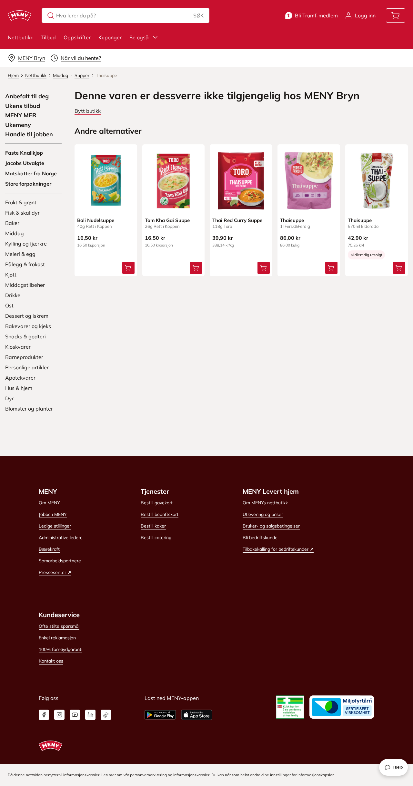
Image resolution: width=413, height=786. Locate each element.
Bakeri (13, 223)
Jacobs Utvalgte (24, 163)
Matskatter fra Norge (31, 173)
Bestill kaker (153, 526)
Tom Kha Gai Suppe (167, 220)
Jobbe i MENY (53, 514)
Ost (9, 305)
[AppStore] (196, 715)
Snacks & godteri (25, 336)
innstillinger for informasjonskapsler (302, 774)
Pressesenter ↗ (55, 572)
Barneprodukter (24, 357)
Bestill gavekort (157, 503)
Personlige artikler (27, 367)
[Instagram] (59, 715)
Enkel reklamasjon (57, 638)
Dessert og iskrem (26, 316)
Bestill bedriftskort (159, 514)
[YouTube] (75, 715)
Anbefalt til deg (27, 96)
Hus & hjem (18, 388)
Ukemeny (18, 125)
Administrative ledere (61, 537)
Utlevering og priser (263, 514)
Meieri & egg (20, 254)
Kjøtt (10, 274)
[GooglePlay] (160, 715)
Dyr (9, 398)
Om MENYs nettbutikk (265, 503)
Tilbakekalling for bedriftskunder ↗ (278, 549)
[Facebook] (44, 715)
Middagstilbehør (25, 285)
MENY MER (20, 115)
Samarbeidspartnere (60, 561)
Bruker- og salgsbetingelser (271, 526)
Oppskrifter (77, 37)
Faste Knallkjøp (24, 153)
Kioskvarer (18, 347)
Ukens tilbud (22, 106)
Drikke (12, 295)
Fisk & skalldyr (22, 212)
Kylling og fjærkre (26, 243)
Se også (139, 37)
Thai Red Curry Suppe (237, 220)
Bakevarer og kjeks (28, 326)
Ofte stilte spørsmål (59, 626)
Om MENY (49, 503)
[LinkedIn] (90, 715)
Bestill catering (156, 537)
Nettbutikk (20, 37)
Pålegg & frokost (25, 264)
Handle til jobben (29, 134)
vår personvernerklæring (145, 774)
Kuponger (110, 37)
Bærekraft (49, 549)
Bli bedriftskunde (260, 537)
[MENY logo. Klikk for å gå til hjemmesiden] (19, 15)
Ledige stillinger (55, 526)
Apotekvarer (20, 377)
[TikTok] (106, 715)
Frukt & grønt (20, 202)
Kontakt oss (51, 661)
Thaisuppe (292, 220)
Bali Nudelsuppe (95, 220)
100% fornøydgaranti (60, 649)
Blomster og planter (29, 408)
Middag (14, 233)
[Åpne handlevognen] (395, 15)
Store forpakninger (28, 183)
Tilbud (48, 37)
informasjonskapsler (191, 774)
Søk (198, 15)
